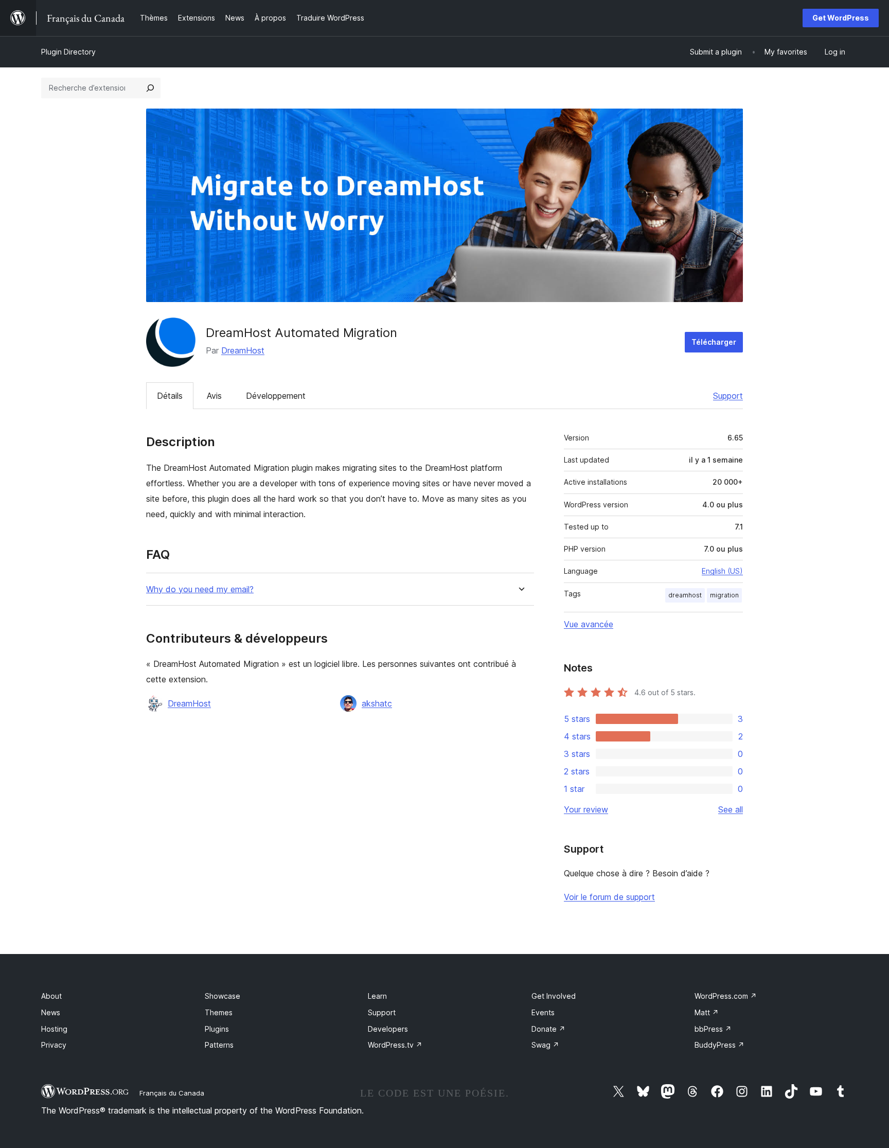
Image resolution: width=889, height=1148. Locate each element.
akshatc (377, 703)
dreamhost (685, 595)
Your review (586, 809)
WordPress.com (726, 996)
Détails (170, 396)
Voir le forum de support (609, 897)
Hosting (54, 1029)
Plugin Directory (68, 51)
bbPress (713, 1029)
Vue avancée (588, 624)
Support (728, 396)
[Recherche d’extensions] (150, 88)
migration (724, 595)
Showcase (222, 996)
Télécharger (713, 342)
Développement (276, 396)
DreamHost (242, 350)
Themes (219, 1012)
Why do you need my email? (200, 589)
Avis (214, 396)
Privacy (53, 1044)
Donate (548, 1029)
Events (543, 1012)
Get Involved (553, 996)
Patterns (219, 1044)
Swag (545, 1044)
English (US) (722, 571)
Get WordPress (840, 17)
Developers (388, 1029)
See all (730, 809)
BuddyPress (719, 1044)
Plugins (217, 1029)
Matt (707, 1012)
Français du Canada (171, 1093)
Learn (377, 996)
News (50, 1012)
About (51, 996)
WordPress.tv (395, 1044)
